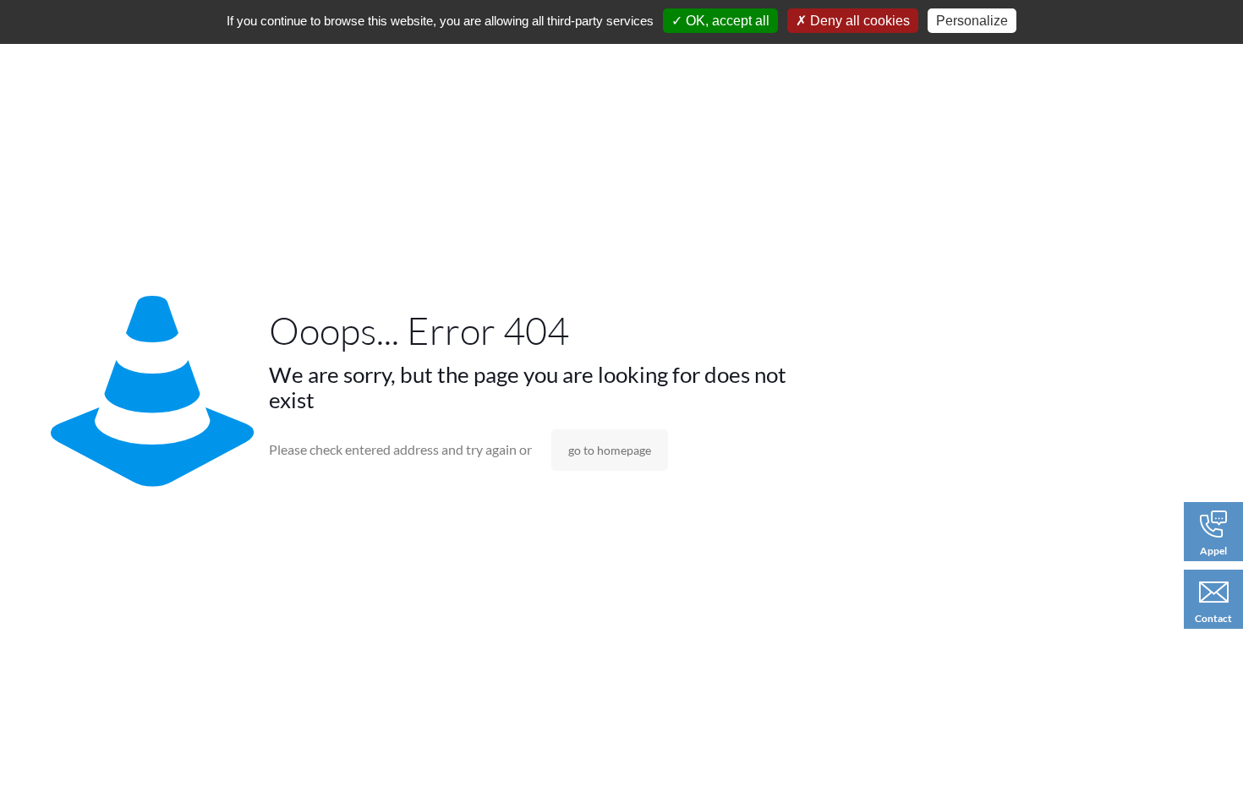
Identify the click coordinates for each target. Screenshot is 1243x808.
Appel (1213, 550)
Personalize (972, 21)
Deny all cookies (858, 21)
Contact (1213, 618)
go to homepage (609, 450)
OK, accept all (725, 21)
